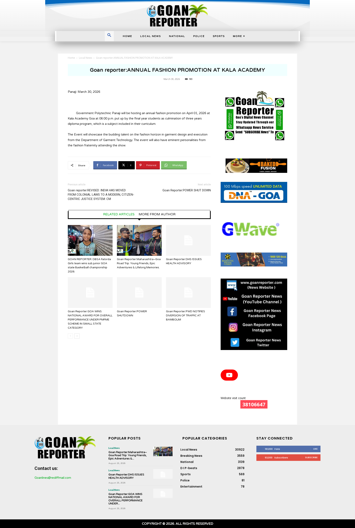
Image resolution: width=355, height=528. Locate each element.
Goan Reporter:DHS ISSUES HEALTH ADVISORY (126, 476)
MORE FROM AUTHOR (157, 214)
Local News (85, 58)
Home (71, 58)
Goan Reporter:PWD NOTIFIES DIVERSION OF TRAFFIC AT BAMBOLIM (185, 315)
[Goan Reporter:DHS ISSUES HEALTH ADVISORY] (188, 240)
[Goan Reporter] (177, 15)
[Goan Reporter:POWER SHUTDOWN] (139, 292)
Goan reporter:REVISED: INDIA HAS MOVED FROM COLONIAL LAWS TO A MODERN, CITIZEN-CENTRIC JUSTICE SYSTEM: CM (101, 194)
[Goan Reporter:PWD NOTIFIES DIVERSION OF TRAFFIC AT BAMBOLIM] (188, 292)
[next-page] (77, 336)
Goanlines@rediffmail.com (53, 478)
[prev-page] (70, 336)
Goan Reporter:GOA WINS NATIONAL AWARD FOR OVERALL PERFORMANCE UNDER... (125, 498)
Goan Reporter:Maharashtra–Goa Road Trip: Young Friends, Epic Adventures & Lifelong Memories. (139, 263)
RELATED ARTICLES (119, 214)
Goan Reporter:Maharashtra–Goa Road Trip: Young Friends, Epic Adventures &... (127, 455)
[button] (109, 35)
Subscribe (311, 457)
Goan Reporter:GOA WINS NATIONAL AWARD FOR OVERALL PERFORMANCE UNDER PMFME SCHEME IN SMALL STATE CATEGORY (90, 319)
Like (315, 448)
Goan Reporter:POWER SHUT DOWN (187, 190)
